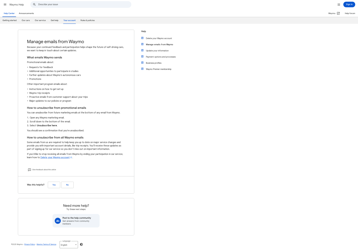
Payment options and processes (161, 57)
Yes (54, 185)
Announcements (26, 13)
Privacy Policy (29, 244)
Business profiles (153, 63)
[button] (5, 4)
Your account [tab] (69, 20)
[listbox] (69, 244)
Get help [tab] (54, 20)
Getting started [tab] (10, 20)
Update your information (157, 50)
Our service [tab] (40, 20)
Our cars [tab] (26, 20)
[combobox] (84, 4)
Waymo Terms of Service (46, 244)
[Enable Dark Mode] (81, 244)
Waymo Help (16, 4)
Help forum (350, 13)
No (67, 185)
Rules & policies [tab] (88, 20)
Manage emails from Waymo (159, 44)
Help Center (9, 13)
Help (143, 31)
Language (66, 241)
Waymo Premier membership (158, 69)
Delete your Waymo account (55, 157)
